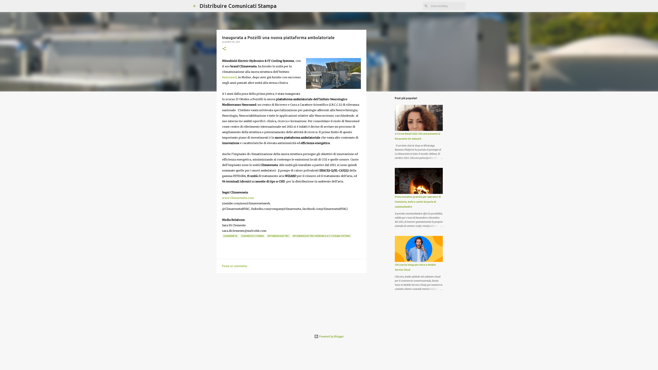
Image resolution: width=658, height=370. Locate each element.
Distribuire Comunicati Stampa (238, 6)
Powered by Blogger (331, 336)
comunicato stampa (252, 236)
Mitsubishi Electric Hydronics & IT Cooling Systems (321, 236)
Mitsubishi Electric (278, 236)
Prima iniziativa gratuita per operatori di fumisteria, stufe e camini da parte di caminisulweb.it (418, 201)
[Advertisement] (291, 302)
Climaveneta (230, 236)
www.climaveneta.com (238, 198)
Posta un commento (234, 266)
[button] (224, 49)
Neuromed (229, 77)
